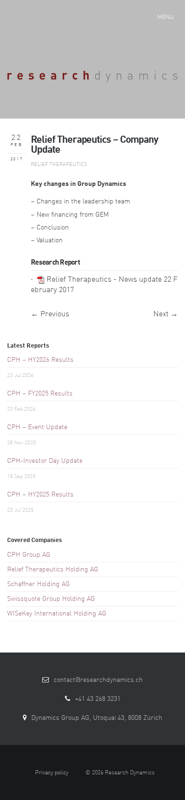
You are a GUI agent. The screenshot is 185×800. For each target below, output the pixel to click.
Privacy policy (51, 773)
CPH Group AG (28, 555)
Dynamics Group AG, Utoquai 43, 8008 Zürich (96, 718)
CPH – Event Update (37, 427)
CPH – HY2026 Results (40, 360)
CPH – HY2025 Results (40, 494)
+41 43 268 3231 (97, 699)
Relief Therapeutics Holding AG (52, 569)
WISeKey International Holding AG (56, 613)
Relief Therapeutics (59, 164)
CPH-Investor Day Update (45, 461)
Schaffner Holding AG (38, 584)
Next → (165, 314)
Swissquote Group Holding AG (51, 599)
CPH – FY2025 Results (40, 393)
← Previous (50, 314)
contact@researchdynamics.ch (98, 680)
